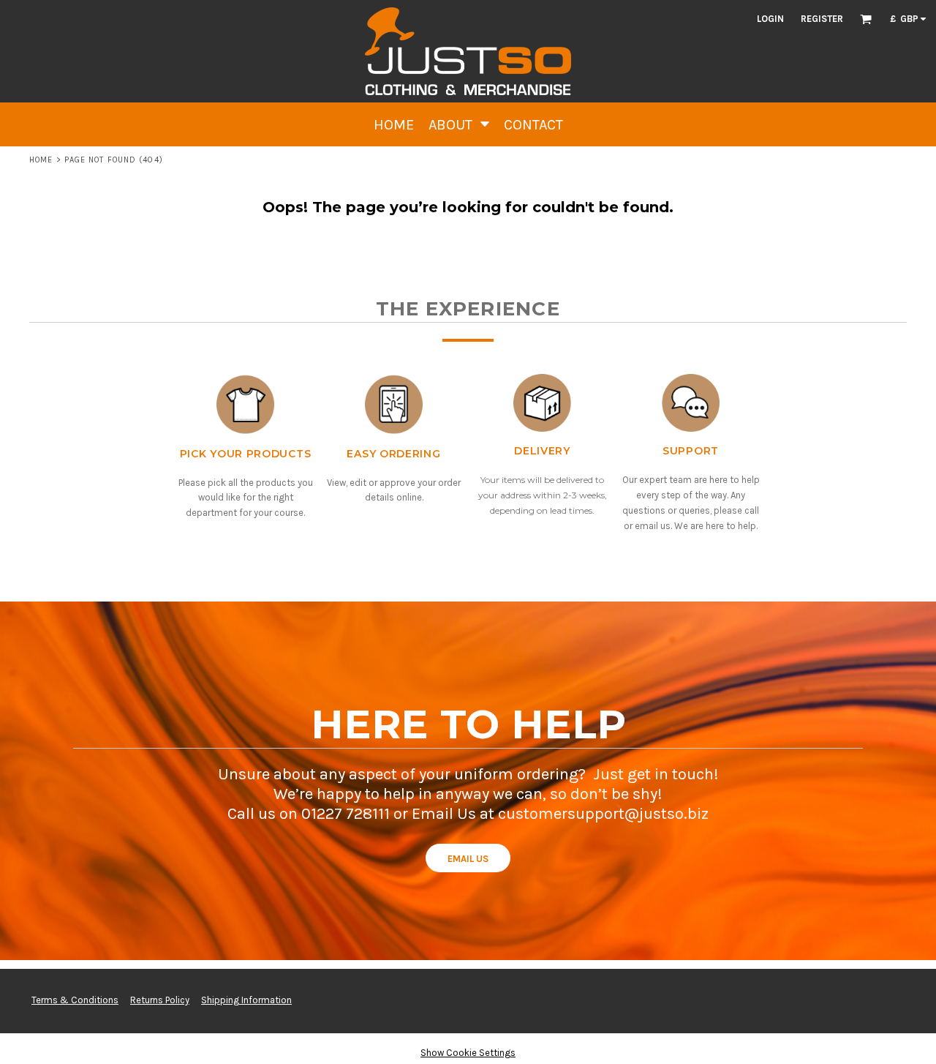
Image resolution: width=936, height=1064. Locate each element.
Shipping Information (246, 999)
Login (770, 18)
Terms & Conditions (74, 999)
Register (822, 18)
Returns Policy (159, 999)
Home (41, 160)
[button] (866, 19)
